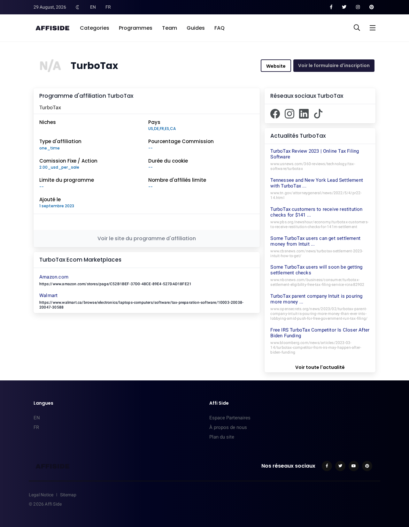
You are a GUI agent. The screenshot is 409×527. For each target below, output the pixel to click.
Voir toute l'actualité (320, 367)
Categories (94, 28)
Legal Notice (41, 494)
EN (93, 7)
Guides (196, 28)
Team (169, 28)
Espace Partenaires (230, 418)
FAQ (219, 28)
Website (276, 66)
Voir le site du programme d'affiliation (146, 238)
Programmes (135, 28)
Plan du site (221, 437)
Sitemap (68, 494)
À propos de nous (228, 427)
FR (108, 7)
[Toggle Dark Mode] (77, 7)
